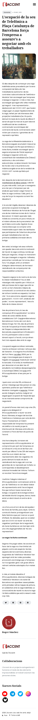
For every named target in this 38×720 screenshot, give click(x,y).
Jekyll (28, 713)
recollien (17, 354)
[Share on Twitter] (5, 603)
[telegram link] (13, 694)
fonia (24, 371)
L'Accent (9, 713)
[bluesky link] (5, 700)
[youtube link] (5, 694)
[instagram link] (28, 694)
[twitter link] (20, 694)
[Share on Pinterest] (20, 603)
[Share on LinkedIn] (27, 603)
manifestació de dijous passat (14, 183)
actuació (15, 360)
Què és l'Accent (8, 653)
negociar (24, 390)
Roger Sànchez (10, 632)
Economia (7, 12)
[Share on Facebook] (13, 603)
